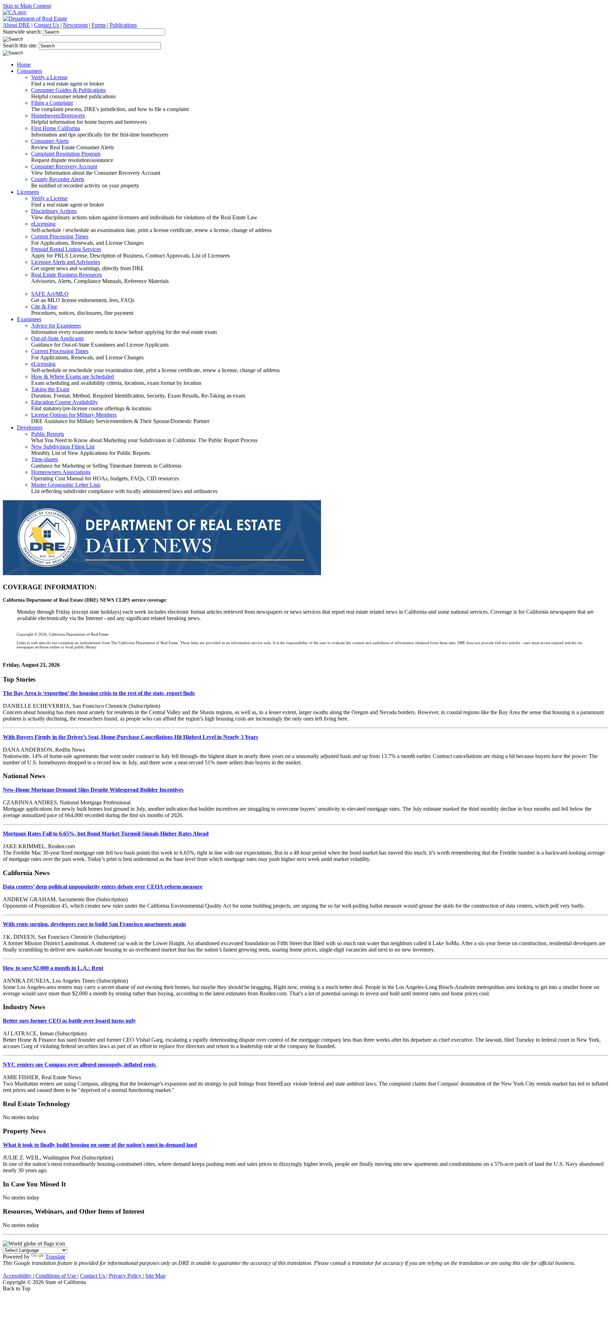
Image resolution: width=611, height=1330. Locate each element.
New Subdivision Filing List (62, 447)
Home (24, 65)
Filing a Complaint (52, 103)
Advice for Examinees (56, 326)
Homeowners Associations (61, 472)
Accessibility (18, 1276)
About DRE (16, 25)
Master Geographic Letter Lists (65, 485)
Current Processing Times (59, 236)
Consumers (29, 71)
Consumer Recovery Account (64, 166)
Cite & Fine (44, 306)
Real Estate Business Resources (66, 275)
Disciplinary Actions (54, 211)
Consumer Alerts (50, 141)
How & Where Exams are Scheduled (72, 377)
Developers (29, 427)
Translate (55, 1257)
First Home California (55, 128)
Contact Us (46, 25)
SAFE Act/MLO (50, 294)
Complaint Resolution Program (65, 154)
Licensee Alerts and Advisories (65, 262)
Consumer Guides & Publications (68, 90)
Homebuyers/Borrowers (58, 115)
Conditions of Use (56, 1276)
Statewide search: (23, 32)
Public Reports (47, 434)
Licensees (28, 192)
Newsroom (75, 25)
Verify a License (49, 77)
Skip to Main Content (27, 6)
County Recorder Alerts (57, 179)
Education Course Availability (64, 402)
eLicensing (43, 224)
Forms (99, 25)
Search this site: (21, 45)
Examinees (29, 319)
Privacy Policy (126, 1276)
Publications (123, 25)
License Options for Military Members (74, 415)
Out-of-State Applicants (57, 338)
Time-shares (44, 459)
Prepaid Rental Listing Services (66, 249)
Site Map (155, 1276)
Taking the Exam (50, 389)
